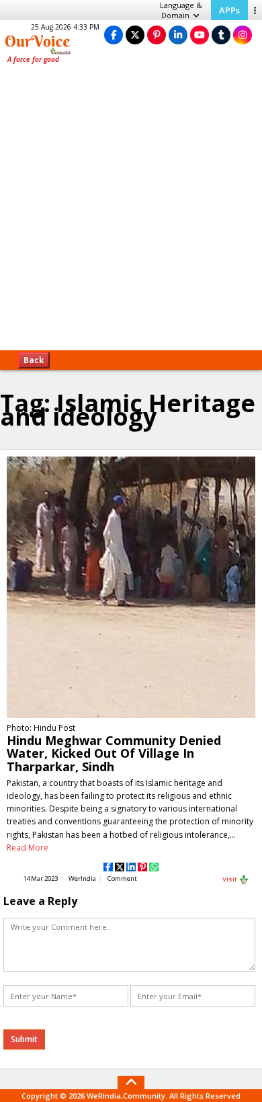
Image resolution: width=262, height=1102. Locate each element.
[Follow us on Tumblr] (221, 34)
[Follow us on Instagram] (242, 34)
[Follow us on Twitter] (135, 34)
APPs (229, 10)
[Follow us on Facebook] (113, 34)
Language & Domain (181, 10)
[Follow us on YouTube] (199, 34)
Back (34, 360)
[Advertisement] (131, 212)
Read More (27, 847)
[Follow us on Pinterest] (156, 34)
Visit (230, 878)
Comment (122, 878)
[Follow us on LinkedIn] (178, 34)
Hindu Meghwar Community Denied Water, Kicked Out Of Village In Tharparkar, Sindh (114, 753)
